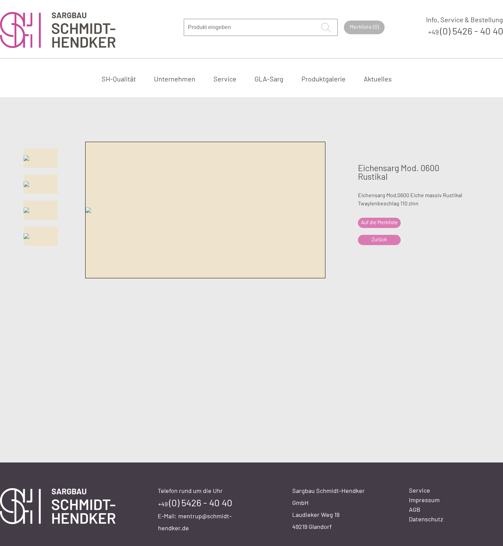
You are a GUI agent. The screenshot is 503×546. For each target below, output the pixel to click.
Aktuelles (378, 79)
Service (225, 79)
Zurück (379, 239)
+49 (195, 504)
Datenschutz (426, 519)
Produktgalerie (323, 79)
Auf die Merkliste (379, 222)
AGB (414, 509)
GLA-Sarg (269, 79)
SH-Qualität (119, 79)
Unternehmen (174, 79)
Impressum (424, 500)
